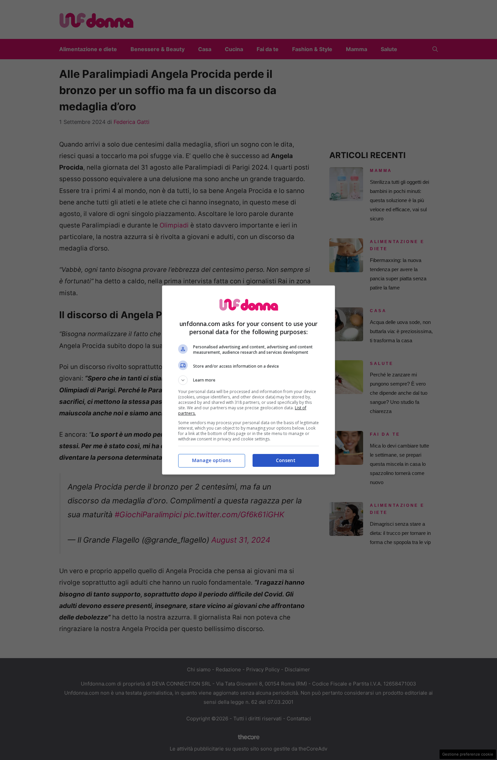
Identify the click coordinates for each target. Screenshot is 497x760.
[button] (248, 380)
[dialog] (248, 380)
